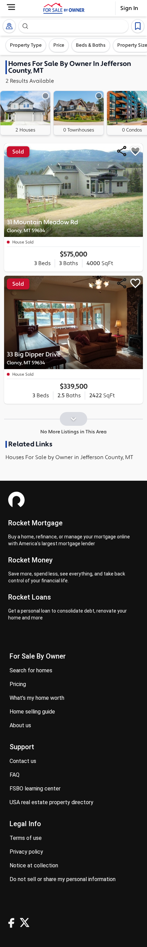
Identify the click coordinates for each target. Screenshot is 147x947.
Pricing (18, 684)
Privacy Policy (26, 851)
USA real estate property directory (51, 802)
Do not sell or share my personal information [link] (63, 879)
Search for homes (31, 670)
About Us (20, 725)
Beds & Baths (91, 45)
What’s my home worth (37, 698)
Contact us (23, 761)
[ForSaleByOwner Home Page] (63, 8)
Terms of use (26, 838)
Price (58, 45)
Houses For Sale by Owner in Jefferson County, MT (69, 457)
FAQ (14, 775)
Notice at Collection (34, 865)
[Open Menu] (11, 7)
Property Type (26, 45)
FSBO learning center (35, 788)
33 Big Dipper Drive (34, 358)
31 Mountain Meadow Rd (42, 226)
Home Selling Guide (32, 711)
